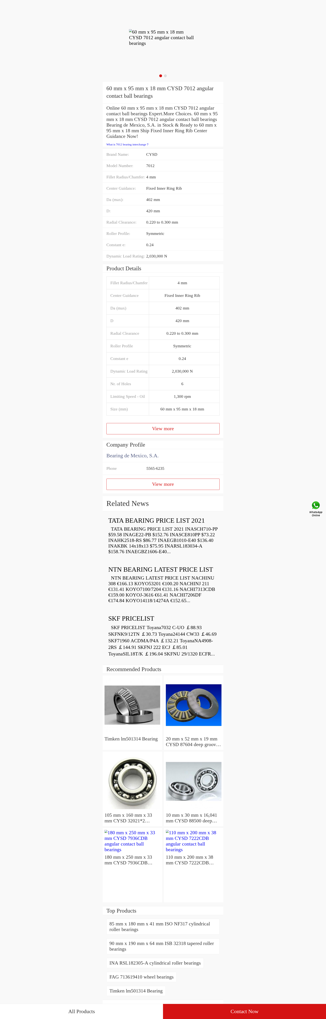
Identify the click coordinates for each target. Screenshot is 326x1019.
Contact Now (244, 1011)
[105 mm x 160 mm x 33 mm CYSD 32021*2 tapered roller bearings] (132, 809)
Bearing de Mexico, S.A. (132, 455)
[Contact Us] (316, 509)
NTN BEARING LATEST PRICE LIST (160, 569)
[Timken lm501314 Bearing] (132, 733)
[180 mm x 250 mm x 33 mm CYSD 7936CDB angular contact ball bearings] (132, 849)
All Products (81, 1011)
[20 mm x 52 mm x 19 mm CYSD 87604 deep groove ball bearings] (193, 733)
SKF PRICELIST (131, 618)
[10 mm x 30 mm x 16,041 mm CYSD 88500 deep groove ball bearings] (193, 809)
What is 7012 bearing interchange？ (127, 144)
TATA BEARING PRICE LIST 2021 (156, 520)
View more (163, 428)
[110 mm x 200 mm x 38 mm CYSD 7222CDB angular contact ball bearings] (193, 849)
